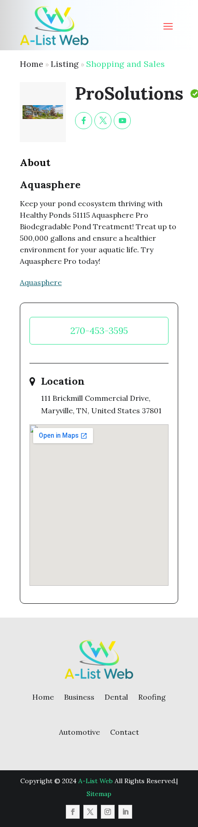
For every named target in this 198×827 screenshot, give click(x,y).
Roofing (152, 697)
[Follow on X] (90, 812)
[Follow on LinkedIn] (125, 812)
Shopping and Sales (125, 64)
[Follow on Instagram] (108, 812)
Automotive (79, 732)
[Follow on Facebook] (73, 812)
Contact (124, 732)
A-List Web (95, 781)
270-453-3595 (99, 330)
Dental (116, 697)
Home (31, 64)
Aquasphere (41, 282)
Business (79, 697)
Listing (65, 64)
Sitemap (99, 794)
